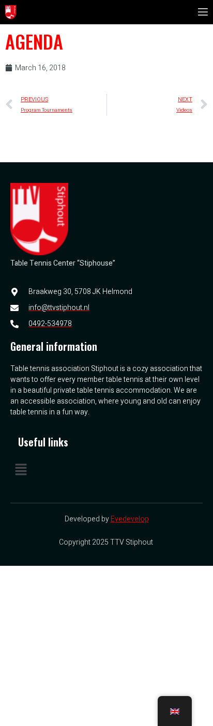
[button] (106, 470)
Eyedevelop (130, 519)
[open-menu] (202, 12)
